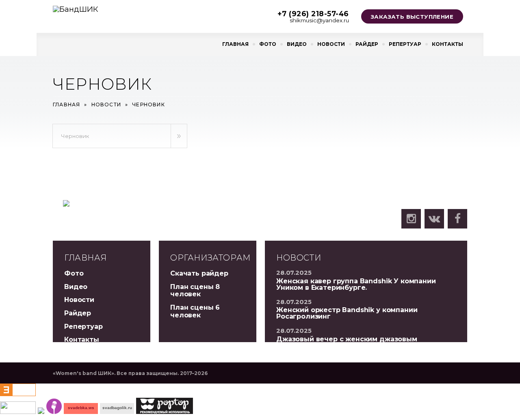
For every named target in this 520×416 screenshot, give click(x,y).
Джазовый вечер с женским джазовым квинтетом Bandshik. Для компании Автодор (357, 342)
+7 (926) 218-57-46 (313, 13)
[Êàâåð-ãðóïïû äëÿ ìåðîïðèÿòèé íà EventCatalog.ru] (18, 393)
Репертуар (405, 44)
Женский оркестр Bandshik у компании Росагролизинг (346, 313)
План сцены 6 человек (195, 311)
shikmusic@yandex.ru (319, 20)
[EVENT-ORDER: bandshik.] (41, 411)
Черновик (75, 136)
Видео (297, 44)
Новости (331, 44)
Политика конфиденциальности (336, 229)
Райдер (366, 44)
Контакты (447, 44)
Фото (267, 44)
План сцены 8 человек (195, 290)
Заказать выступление (412, 16)
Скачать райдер (199, 273)
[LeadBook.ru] (54, 411)
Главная (235, 44)
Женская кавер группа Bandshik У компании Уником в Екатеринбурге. (356, 284)
